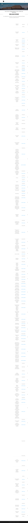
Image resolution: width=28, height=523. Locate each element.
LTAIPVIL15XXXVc (23, 319)
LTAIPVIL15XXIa (23, 185)
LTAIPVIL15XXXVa (23, 307)
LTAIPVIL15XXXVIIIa (23, 335)
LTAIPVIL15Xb (23, 88)
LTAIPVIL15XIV (23, 117)
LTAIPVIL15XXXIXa (23, 344)
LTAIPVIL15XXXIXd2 (23, 360)
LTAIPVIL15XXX (23, 258)
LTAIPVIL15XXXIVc (23, 289)
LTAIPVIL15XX (23, 181)
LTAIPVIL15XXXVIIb (23, 331)
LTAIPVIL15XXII (23, 193)
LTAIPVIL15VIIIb (23, 76)
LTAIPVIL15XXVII (23, 242)
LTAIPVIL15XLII (23, 380)
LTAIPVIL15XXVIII (23, 248)
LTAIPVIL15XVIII (23, 173)
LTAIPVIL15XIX (23, 177)
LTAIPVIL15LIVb (23, 508)
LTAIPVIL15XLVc (23, 411)
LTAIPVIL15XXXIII (23, 279)
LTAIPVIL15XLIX (23, 470)
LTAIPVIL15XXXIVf (23, 297)
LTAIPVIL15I (23, 32)
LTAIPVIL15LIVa (23, 505)
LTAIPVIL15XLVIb (23, 424)
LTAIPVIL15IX (23, 81)
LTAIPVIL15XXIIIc (23, 207)
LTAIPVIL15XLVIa (23, 421)
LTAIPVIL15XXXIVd (23, 291)
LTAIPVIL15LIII (23, 499)
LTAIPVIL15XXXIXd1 (23, 356)
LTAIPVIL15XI (23, 92)
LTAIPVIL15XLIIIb (23, 389)
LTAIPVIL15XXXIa (23, 264)
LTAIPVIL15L (23, 479)
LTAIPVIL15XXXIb (23, 268)
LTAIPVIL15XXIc (23, 190)
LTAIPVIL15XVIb (23, 143)
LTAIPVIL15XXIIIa (23, 197)
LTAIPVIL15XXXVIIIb (23, 338)
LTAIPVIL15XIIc (23, 103)
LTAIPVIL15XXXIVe (23, 294)
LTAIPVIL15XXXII (23, 274)
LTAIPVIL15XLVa (23, 399)
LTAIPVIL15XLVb (23, 402)
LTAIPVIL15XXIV (23, 215)
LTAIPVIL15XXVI (23, 232)
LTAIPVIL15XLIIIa (23, 385)
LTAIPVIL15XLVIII (23, 460)
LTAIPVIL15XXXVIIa (23, 327)
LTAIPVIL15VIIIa (23, 73)
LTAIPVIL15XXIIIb (23, 202)
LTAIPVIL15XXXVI (23, 323)
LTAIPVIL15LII (23, 491)
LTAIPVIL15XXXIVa (23, 283)
